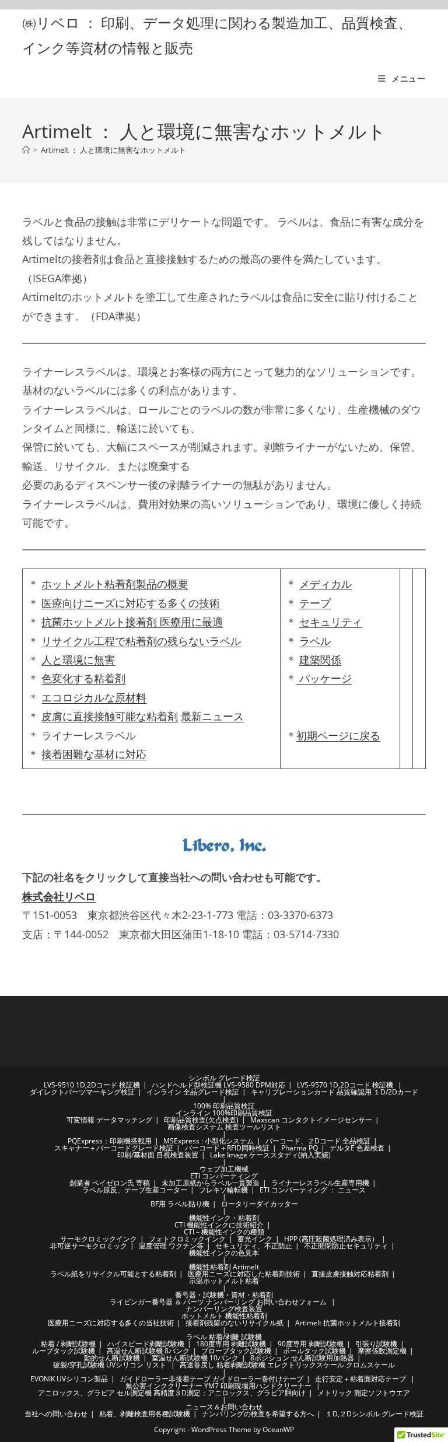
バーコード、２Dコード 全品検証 (317, 1141)
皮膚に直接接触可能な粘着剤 (109, 716)
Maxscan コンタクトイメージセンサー (311, 1120)
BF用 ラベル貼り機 (179, 1204)
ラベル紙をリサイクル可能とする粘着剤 (113, 1274)
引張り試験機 (376, 1344)
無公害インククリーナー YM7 (172, 1386)
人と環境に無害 (78, 659)
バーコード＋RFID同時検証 (227, 1148)
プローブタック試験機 (236, 1351)
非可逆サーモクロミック (88, 1246)
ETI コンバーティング (224, 1176)
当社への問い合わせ (56, 1414)
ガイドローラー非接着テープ (165, 1379)
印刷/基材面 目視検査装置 (157, 1155)
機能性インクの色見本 (224, 1253)
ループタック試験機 (63, 1351)
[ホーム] (26, 150)
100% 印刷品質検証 (224, 1106)
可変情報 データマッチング (109, 1120)
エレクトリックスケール (305, 1365)
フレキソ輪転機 (223, 1190)
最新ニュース (212, 716)
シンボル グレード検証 (224, 1078)
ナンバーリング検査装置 (224, 1309)
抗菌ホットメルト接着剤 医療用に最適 (132, 622)
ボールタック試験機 (314, 1351)
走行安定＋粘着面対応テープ (360, 1379)
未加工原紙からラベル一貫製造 (211, 1183)
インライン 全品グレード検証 (192, 1092)
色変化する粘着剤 (83, 678)
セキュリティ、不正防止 (253, 1246)
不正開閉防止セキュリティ (346, 1246)
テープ (315, 603)
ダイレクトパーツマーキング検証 (82, 1092)
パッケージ (324, 678)
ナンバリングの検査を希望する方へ (258, 1414)
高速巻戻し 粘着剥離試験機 (222, 1365)
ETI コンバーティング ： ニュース (313, 1190)
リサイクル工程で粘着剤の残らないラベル (141, 641)
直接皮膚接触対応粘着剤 (350, 1274)
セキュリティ (330, 622)
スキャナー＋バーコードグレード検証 (113, 1148)
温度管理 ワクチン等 (171, 1246)
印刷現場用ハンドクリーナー (266, 1386)
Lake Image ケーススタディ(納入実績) (270, 1155)
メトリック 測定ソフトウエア (363, 1393)
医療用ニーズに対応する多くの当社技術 (111, 1323)
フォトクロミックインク (187, 1239)
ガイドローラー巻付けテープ (257, 1379)
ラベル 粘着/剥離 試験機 (224, 1337)
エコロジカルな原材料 (93, 697)
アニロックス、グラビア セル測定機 (95, 1393)
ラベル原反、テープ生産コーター (134, 1190)
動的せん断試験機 (112, 1358)
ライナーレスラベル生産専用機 (320, 1183)
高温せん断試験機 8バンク (148, 1351)
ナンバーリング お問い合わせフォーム (266, 1302)
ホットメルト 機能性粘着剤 (224, 1316)
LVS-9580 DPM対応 (254, 1085)
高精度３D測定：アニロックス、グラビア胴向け (229, 1393)
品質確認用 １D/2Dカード (377, 1092)
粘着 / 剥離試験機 (68, 1344)
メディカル (325, 584)
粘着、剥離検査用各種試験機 (144, 1414)
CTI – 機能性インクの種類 (224, 1232)
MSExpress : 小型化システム (208, 1141)
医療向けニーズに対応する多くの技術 (130, 603)
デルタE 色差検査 (357, 1148)
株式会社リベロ (59, 896)
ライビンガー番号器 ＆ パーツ (157, 1302)
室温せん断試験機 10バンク (195, 1358)
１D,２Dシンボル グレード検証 (375, 1414)
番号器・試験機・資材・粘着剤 (224, 1295)
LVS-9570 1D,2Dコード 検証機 (345, 1085)
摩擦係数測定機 (382, 1351)
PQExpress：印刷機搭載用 (110, 1141)
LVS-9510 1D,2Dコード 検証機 (92, 1085)
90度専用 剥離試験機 (311, 1344)
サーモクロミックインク (98, 1239)
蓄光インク (254, 1239)
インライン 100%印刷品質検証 (224, 1113)
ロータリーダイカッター (259, 1204)
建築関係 (320, 659)
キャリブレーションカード (293, 1092)
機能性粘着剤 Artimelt (224, 1267)
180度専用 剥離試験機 (231, 1344)
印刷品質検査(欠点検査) (201, 1120)
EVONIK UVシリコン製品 (69, 1379)
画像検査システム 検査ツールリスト (224, 1127)
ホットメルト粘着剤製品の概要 (114, 584)
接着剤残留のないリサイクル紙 (235, 1323)
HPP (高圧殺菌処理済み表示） (331, 1239)
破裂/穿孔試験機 (78, 1365)
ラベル (315, 641)
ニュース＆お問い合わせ (224, 1407)
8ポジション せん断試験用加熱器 (302, 1358)
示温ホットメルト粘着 (224, 1281)
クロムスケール (370, 1365)
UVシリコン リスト (136, 1365)
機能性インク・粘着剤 (224, 1218)
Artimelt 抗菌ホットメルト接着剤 (347, 1323)
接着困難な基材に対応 (93, 754)
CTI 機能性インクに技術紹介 (219, 1225)
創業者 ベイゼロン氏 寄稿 (109, 1183)
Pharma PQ (299, 1148)
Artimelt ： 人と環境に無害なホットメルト (113, 150)
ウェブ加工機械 (224, 1169)
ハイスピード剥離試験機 (145, 1344)
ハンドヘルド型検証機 (187, 1085)
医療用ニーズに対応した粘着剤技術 (244, 1274)
